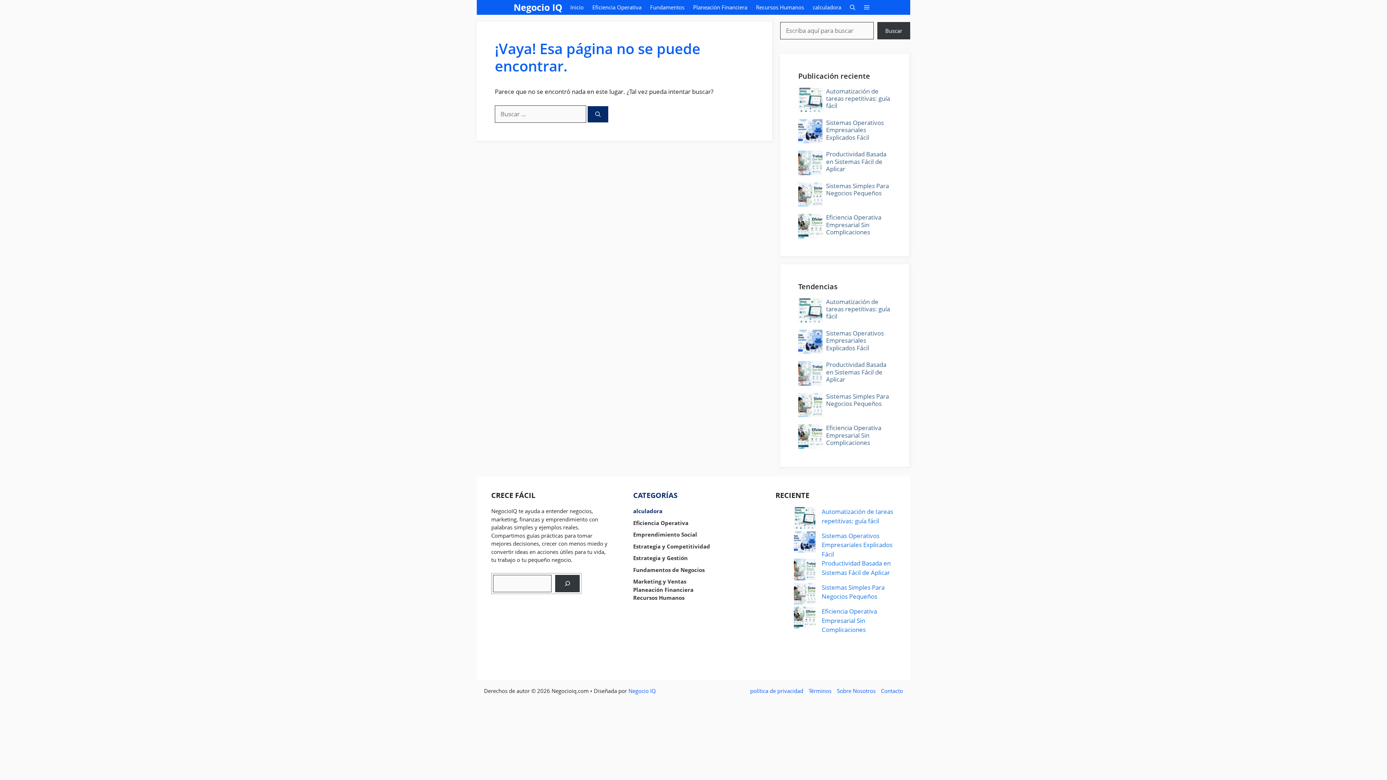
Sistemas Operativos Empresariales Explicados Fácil (855, 130)
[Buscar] (598, 114)
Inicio (577, 7)
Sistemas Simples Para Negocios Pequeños (857, 189)
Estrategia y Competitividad (671, 546)
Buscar (893, 30)
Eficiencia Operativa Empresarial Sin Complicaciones (853, 224)
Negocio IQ (538, 7)
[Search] (567, 583)
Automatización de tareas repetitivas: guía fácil (858, 98)
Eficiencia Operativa (616, 7)
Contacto (892, 690)
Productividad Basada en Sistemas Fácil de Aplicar (856, 161)
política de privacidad (776, 690)
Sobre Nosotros (856, 690)
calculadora (827, 7)
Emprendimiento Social (665, 534)
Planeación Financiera (720, 7)
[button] (853, 7)
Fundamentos (667, 7)
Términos (820, 690)
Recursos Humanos (780, 7)
